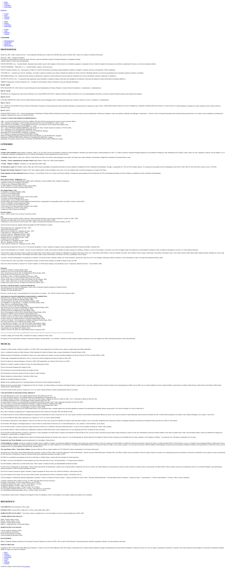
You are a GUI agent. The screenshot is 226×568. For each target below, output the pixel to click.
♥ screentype (26, 566)
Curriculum (7, 5)
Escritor (6, 14)
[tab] (9, 41)
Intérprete (7, 17)
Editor (6, 2)
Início (5, 552)
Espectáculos (7, 7)
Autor (6, 15)
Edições (6, 3)
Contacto (6, 18)
